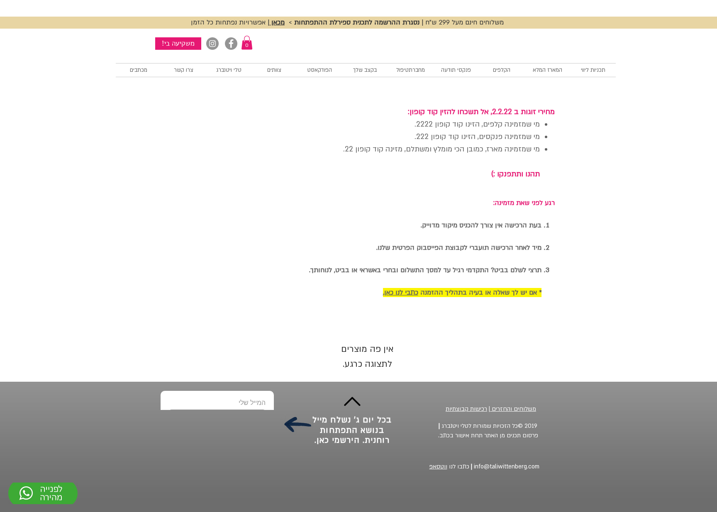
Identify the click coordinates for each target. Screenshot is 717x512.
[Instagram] (212, 43)
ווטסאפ (438, 467)
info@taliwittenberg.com (504, 467)
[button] (247, 42)
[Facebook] (231, 43)
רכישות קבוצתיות (466, 409)
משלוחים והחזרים (513, 409)
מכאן (277, 22)
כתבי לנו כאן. (400, 292)
